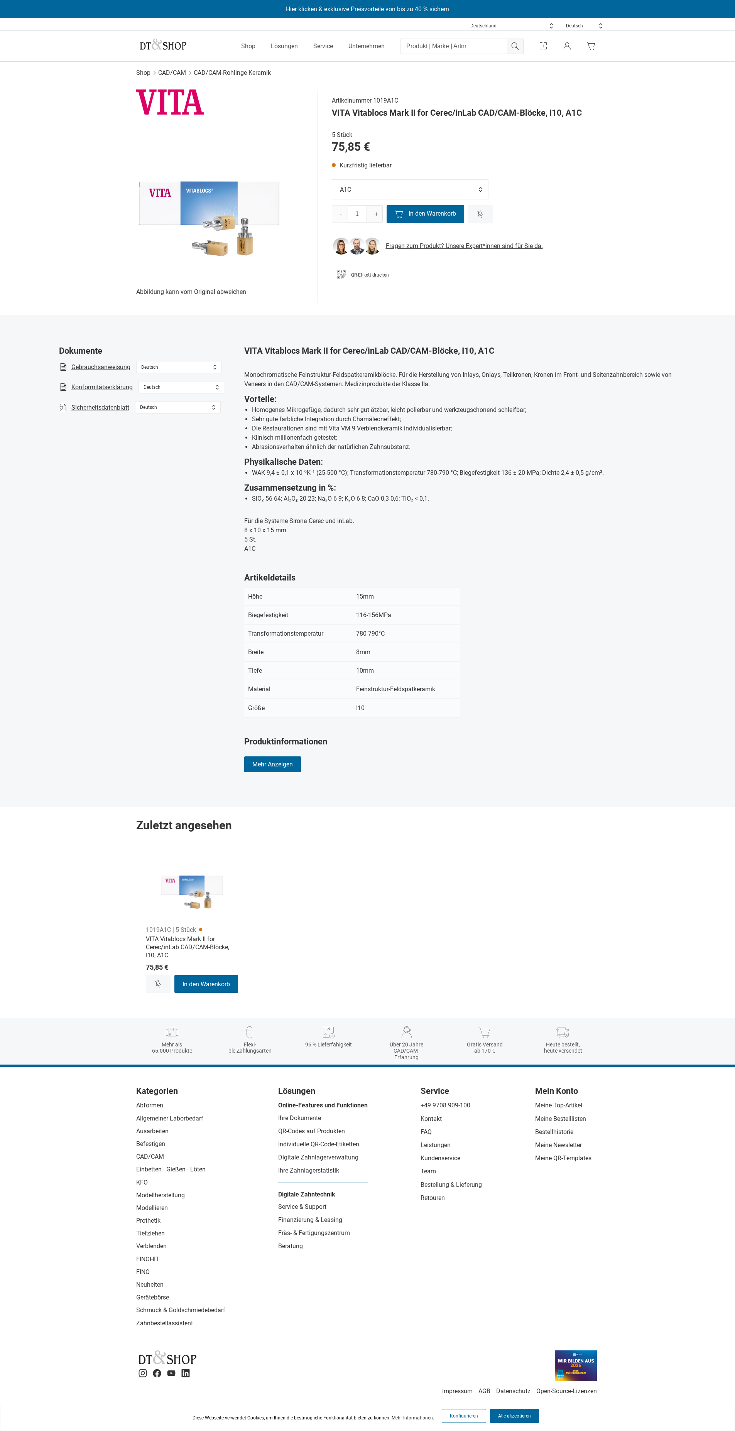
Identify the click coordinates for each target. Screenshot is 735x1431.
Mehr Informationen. (413, 1418)
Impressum (457, 1391)
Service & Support (302, 1206)
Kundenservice (440, 1158)
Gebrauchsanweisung (100, 367)
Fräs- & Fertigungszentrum (314, 1233)
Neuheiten (150, 1284)
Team (428, 1171)
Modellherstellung (160, 1195)
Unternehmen (366, 46)
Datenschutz (513, 1391)
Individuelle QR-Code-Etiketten (318, 1144)
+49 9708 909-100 (445, 1105)
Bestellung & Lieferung (451, 1184)
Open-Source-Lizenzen (566, 1391)
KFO (142, 1182)
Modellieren (152, 1208)
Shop (248, 46)
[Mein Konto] (567, 46)
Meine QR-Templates (563, 1158)
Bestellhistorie (554, 1132)
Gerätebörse (152, 1297)
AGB (484, 1391)
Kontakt (431, 1118)
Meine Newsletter (558, 1145)
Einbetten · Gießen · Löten (171, 1169)
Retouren (433, 1198)
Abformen (149, 1105)
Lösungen (284, 46)
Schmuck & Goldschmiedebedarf (180, 1310)
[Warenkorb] (593, 46)
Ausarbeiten (152, 1131)
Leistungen (436, 1145)
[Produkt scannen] (543, 46)
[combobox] (512, 25)
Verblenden (151, 1246)
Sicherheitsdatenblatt (100, 407)
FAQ (426, 1132)
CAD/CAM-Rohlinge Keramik (232, 72)
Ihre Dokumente (299, 1118)
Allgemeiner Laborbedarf (169, 1118)
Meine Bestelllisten (560, 1118)
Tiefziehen (150, 1233)
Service (323, 46)
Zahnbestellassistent (164, 1323)
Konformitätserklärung (102, 387)
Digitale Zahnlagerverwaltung (318, 1157)
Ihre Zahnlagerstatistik (308, 1170)
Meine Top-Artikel (558, 1105)
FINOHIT (147, 1259)
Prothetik (148, 1220)
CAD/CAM (172, 72)
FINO (143, 1272)
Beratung (290, 1246)
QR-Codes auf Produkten (311, 1131)
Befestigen (150, 1144)
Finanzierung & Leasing (310, 1219)
